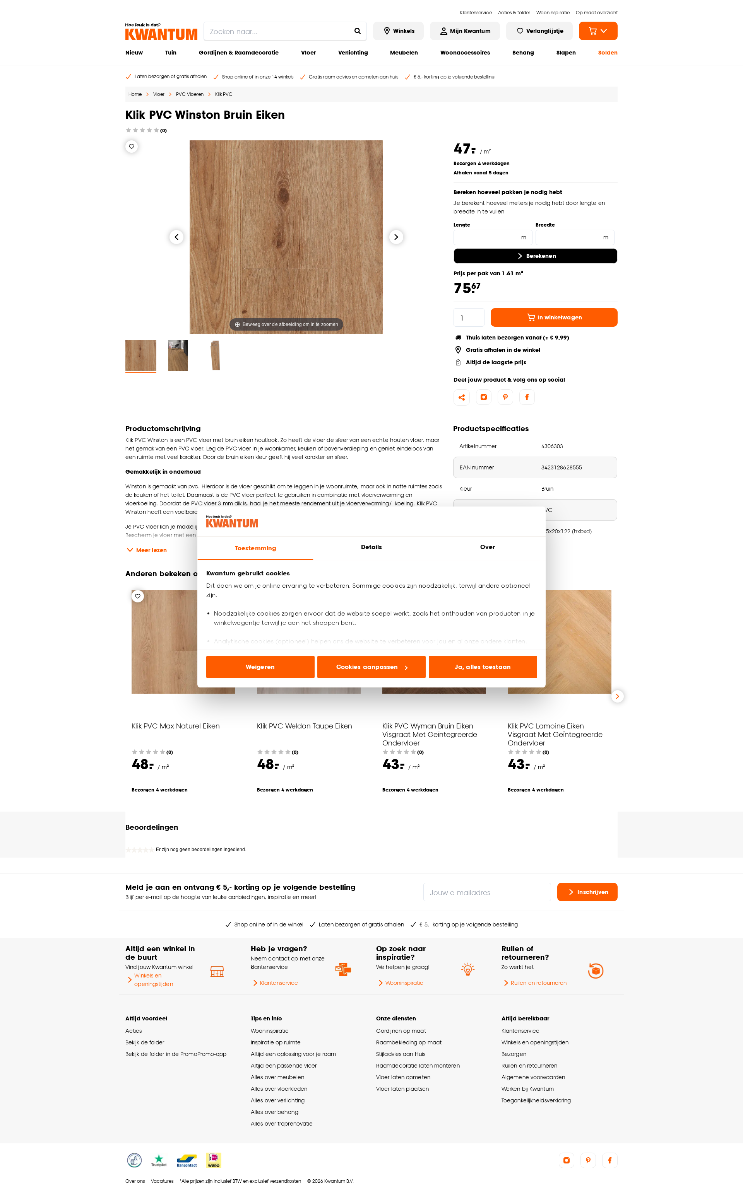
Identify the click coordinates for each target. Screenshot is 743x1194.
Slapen (566, 52)
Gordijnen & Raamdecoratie (239, 52)
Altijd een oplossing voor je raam (293, 1054)
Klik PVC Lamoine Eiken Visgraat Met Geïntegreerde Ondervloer (555, 734)
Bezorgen (514, 1054)
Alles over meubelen (277, 1077)
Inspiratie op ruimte (276, 1042)
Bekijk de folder (144, 1042)
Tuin (170, 52)
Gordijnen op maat (401, 1030)
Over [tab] (487, 547)
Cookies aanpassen (367, 666)
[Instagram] (483, 397)
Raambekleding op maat (409, 1042)
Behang (523, 52)
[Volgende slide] (617, 696)
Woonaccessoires (465, 52)
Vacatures (162, 1181)
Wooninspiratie (404, 982)
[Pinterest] (505, 397)
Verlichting (353, 52)
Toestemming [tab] (255, 548)
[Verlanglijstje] (131, 146)
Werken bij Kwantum (528, 1088)
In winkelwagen (560, 317)
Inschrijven (592, 892)
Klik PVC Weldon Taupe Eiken (304, 725)
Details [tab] (371, 547)
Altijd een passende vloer (284, 1065)
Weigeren (260, 666)
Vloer (308, 52)
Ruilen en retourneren (539, 982)
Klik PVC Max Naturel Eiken (176, 725)
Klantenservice (279, 982)
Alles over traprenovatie (282, 1123)
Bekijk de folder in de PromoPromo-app (176, 1054)
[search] (285, 31)
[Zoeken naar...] (357, 31)
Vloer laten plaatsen (402, 1088)
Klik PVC (224, 94)
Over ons (135, 1181)
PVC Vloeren (190, 94)
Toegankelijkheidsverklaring (536, 1100)
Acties (133, 1030)
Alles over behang (274, 1112)
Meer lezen (151, 550)
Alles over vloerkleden (279, 1088)
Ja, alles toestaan (483, 666)
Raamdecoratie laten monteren (418, 1065)
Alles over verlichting (278, 1100)
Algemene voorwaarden (533, 1077)
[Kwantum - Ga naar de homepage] (161, 31)
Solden (608, 52)
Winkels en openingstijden (153, 979)
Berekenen (541, 255)
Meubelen (404, 52)
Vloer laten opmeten (403, 1077)
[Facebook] (527, 397)
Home (135, 94)
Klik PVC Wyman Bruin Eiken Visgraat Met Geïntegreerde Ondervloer (429, 734)
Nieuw (134, 52)
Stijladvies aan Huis (400, 1054)
